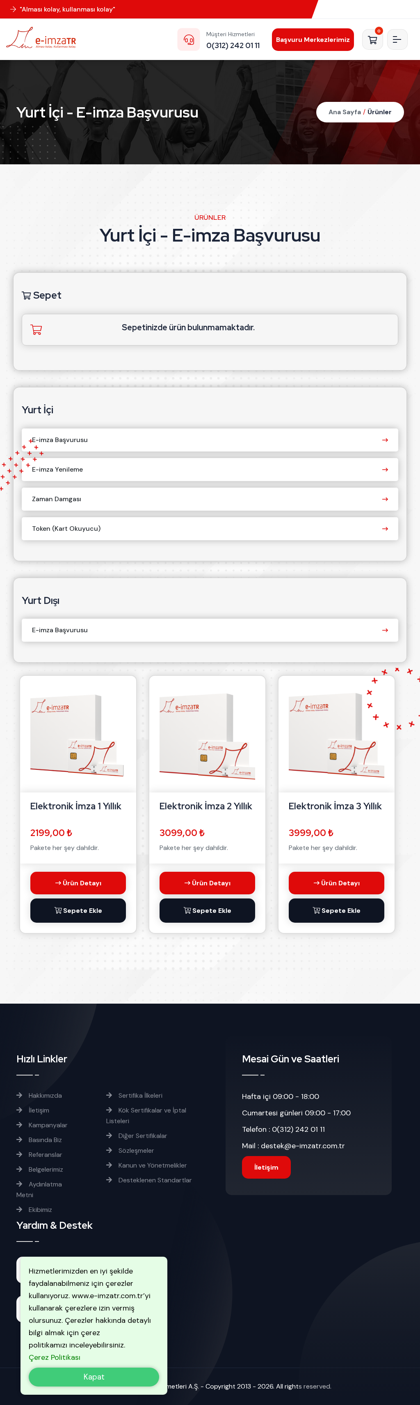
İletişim (38, 1110)
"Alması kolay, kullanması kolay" (66, 9)
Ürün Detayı (81, 883)
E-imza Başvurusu (60, 439)
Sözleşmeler (135, 1150)
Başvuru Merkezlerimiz (313, 39)
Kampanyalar (47, 1125)
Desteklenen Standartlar (154, 1180)
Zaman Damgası (56, 499)
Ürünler (380, 112)
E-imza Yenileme (57, 469)
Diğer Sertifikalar (142, 1135)
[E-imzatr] (47, 37)
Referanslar (44, 1154)
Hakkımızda (44, 1095)
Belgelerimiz (45, 1169)
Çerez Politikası (54, 1357)
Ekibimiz (39, 1209)
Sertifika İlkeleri (139, 1095)
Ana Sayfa (345, 112)
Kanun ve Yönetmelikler (152, 1165)
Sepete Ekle (82, 910)
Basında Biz (44, 1140)
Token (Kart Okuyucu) (66, 528)
